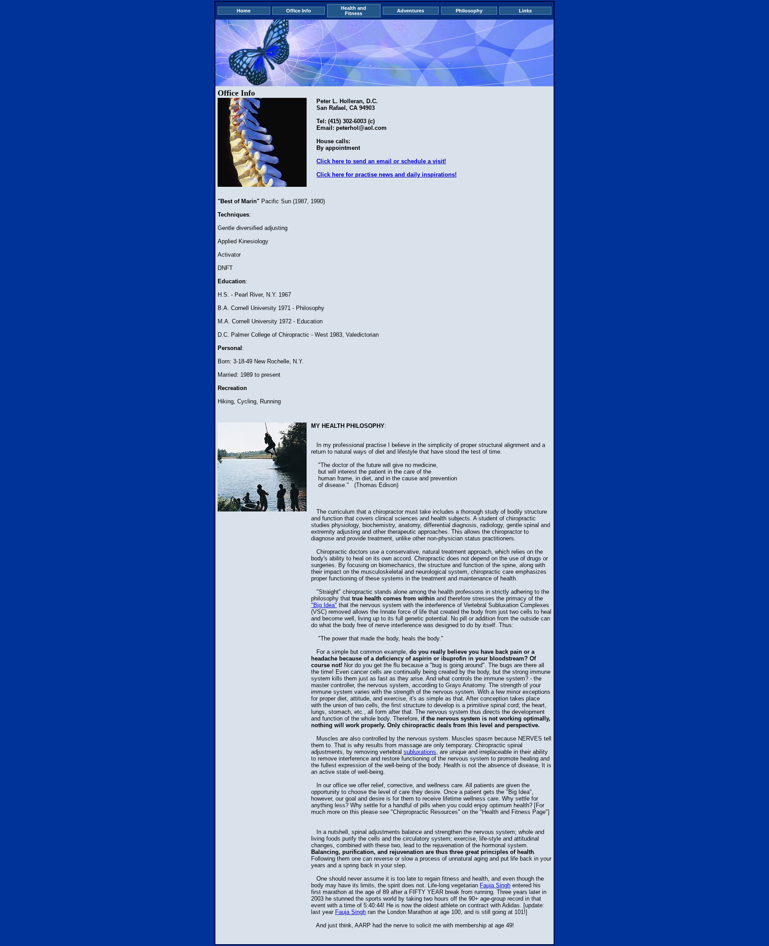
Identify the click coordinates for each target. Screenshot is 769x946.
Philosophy (469, 10)
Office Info (298, 10)
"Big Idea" (324, 605)
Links (525, 10)
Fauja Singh (495, 885)
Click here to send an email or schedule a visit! (381, 161)
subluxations (420, 752)
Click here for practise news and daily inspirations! (386, 174)
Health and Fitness (353, 10)
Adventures (410, 10)
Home (244, 10)
